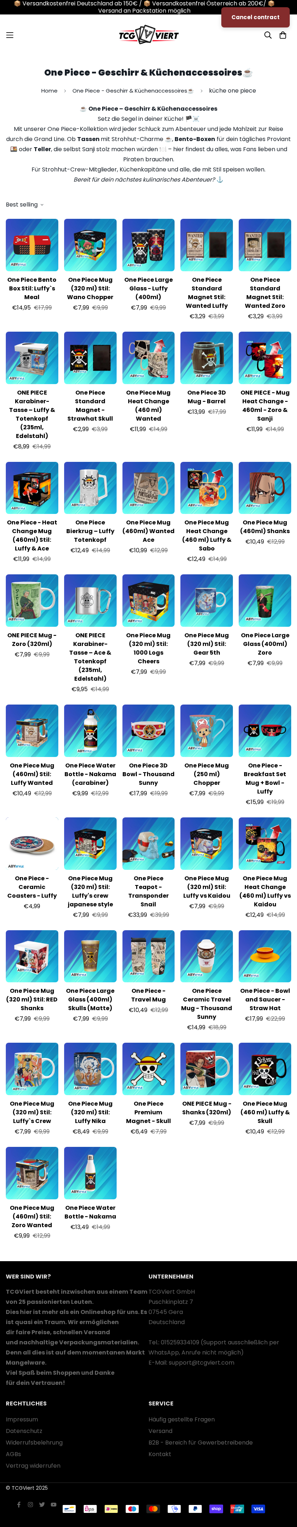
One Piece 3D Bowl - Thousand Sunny (148, 774)
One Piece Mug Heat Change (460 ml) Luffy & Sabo (206, 535)
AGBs (13, 1454)
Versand (160, 1431)
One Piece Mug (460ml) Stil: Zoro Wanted (32, 1216)
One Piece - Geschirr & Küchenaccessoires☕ (133, 90)
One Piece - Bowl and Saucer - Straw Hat (265, 999)
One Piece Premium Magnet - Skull (148, 1112)
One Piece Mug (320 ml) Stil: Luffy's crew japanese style (90, 891)
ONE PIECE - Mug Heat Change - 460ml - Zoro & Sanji (265, 405)
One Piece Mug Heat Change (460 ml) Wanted (148, 405)
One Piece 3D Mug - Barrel (206, 396)
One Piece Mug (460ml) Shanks (265, 526)
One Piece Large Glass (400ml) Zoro (265, 644)
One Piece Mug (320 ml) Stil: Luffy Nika (90, 1112)
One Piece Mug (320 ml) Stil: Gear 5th (206, 644)
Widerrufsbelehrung (34, 1442)
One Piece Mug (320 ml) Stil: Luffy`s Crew (32, 1112)
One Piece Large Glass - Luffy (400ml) (148, 288)
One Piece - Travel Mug (148, 995)
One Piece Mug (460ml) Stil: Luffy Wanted (32, 774)
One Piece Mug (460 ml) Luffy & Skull (265, 1112)
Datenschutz (24, 1431)
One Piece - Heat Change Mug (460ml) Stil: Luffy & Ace (32, 535)
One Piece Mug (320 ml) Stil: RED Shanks (32, 999)
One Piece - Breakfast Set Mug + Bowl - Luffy (265, 778)
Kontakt (159, 1454)
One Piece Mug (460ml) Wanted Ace (148, 531)
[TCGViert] (148, 35)
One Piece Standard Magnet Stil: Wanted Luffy (207, 293)
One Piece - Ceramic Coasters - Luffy (32, 887)
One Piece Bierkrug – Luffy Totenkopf (90, 531)
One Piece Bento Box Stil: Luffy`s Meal (32, 288)
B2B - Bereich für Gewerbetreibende (200, 1442)
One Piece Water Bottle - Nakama (90, 1212)
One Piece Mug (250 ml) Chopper (206, 774)
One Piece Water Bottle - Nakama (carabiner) (90, 774)
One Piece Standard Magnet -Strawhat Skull (90, 405)
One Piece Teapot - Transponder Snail (148, 891)
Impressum (22, 1419)
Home (49, 90)
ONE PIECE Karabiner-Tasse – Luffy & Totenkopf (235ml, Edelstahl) (32, 414)
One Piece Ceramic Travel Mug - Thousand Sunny (206, 1004)
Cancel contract (255, 17)
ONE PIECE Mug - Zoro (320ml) (32, 639)
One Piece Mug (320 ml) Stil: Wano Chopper (90, 288)
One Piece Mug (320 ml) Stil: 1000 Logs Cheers (148, 648)
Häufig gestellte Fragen (181, 1419)
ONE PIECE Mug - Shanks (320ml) (206, 1107)
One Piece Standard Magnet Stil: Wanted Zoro (265, 293)
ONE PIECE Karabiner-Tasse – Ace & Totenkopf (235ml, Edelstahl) (90, 657)
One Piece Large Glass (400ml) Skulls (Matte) (90, 999)
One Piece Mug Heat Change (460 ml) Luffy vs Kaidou (265, 891)
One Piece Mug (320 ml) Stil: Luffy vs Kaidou (206, 887)
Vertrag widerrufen (33, 1466)
